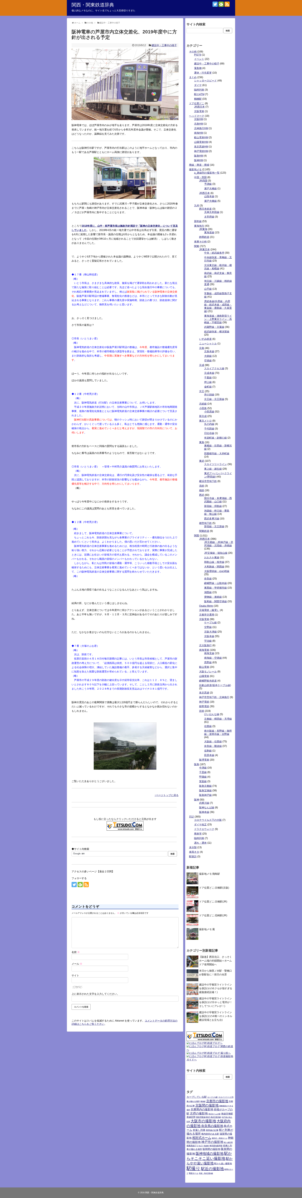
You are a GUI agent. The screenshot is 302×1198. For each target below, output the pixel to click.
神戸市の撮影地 (212, 1142)
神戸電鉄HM (201, 151)
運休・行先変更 (203, 72)
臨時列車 (199, 89)
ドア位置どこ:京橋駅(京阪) (214, 887)
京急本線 (209, 351)
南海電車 (204, 650)
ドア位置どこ (196, 103)
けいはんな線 (211, 714)
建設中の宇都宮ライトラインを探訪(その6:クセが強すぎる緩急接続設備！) (215, 988)
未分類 (193, 847)
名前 (76, 952)
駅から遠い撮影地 (223, 1163)
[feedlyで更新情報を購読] (221, 4)
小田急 (203, 408)
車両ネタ (194, 852)
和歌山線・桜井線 (214, 562)
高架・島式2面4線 (206, 1173)
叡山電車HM (201, 137)
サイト (75, 975)
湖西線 (208, 592)
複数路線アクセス (195, 1145)
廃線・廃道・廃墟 (199, 165)
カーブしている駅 (197, 1097)
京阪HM (198, 119)
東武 (201, 461)
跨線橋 (206, 1146)
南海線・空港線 (213, 658)
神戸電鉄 (204, 701)
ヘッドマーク (196, 116)
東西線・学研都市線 (215, 587)
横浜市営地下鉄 (208, 481)
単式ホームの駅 (214, 1114)
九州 (196, 205)
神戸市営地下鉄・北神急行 (214, 697)
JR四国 (203, 180)
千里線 (203, 772)
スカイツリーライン (215, 464)
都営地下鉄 (205, 523)
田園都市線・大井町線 (216, 453)
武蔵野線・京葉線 (214, 327)
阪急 (196, 764)
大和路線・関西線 (214, 566)
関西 (196, 535)
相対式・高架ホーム (219, 1138)
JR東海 (203, 229)
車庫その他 (200, 241)
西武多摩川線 (211, 518)
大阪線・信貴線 (213, 741)
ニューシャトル (208, 343)
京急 (201, 348)
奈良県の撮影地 (212, 1126)
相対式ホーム (201, 1137)
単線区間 (191, 1117)
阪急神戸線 (205, 795)
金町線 (208, 386)
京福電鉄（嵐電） (209, 610)
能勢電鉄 (204, 706)
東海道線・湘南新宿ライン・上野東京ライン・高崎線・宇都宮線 (218, 319)
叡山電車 (204, 667)
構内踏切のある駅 (210, 1134)
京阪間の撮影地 (207, 1105)
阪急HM (198, 155)
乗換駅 (203, 1101)
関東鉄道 (204, 531)
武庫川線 (204, 803)
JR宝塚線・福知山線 (215, 553)
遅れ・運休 (200, 842)
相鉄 (201, 490)
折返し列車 (199, 1130)
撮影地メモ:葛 (207, 929)
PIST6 (197, 54)
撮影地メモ (195, 169)
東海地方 (199, 226)
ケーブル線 (210, 622)
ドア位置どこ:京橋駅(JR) (213, 901)
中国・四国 (200, 177)
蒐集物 (198, 68)
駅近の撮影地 (212, 1168)
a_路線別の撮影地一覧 (207, 172)
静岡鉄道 (204, 237)
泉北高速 (204, 692)
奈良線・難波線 (213, 746)
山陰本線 (209, 196)
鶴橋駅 (198, 99)
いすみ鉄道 (205, 339)
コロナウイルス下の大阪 (208, 820)
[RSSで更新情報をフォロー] (227, 4)
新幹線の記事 (212, 1130)
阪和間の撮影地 (211, 1149)
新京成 (203, 416)
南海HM (198, 133)
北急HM (198, 123)
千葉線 (208, 377)
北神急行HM (201, 128)
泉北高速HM (201, 146)
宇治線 (208, 640)
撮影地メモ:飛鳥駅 (209, 874)
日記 (191, 816)
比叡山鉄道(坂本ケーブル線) (215, 685)
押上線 (208, 382)
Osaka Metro (206, 606)
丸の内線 (209, 424)
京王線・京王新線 (214, 399)
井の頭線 (209, 394)
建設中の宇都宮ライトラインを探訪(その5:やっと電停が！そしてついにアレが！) (215, 1002)
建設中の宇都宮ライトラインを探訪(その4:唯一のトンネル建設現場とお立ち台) (215, 1016)
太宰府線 (209, 216)
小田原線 (209, 411)
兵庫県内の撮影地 (202, 1109)
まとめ (193, 77)
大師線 (208, 356)
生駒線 (208, 750)
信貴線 (208, 726)
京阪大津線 (210, 631)
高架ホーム (193, 1173)
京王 (201, 391)
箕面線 (203, 781)
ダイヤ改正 (200, 824)
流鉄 (201, 485)
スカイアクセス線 (214, 368)
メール (77, 963)
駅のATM (199, 94)
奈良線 (208, 578)
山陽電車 (204, 676)
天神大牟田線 (211, 212)
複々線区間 (228, 1142)
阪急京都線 (205, 786)
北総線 (203, 403)
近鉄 (201, 711)
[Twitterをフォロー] (215, 4)
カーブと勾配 (212, 1097)
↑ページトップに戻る (167, 795)
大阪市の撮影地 (203, 1121)
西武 (201, 495)
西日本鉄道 (205, 208)
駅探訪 (193, 856)
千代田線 (209, 428)
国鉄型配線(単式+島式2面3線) (208, 1117)
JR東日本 (204, 249)
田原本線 (209, 755)
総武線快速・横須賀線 (216, 331)
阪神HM (198, 160)
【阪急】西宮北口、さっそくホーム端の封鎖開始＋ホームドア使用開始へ (215, 961)
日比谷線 (209, 433)
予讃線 (208, 184)
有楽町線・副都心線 (215, 437)
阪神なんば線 (206, 807)
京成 (201, 365)
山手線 (208, 289)
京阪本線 (209, 636)
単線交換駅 (227, 1113)
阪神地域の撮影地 (210, 1153)
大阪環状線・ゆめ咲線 (216, 571)
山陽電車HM (201, 142)
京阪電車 (199, 111)
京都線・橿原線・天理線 (218, 718)
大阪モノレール (208, 671)
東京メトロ (205, 420)
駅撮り (193, 1168)
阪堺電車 (204, 759)
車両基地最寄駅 (216, 1146)
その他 (193, 51)
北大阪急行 (205, 645)
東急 (201, 442)
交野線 (208, 627)
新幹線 (198, 221)
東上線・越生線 (213, 468)
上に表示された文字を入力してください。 (95, 994)
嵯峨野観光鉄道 (208, 680)
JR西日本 (199, 106)
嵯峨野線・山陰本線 (215, 583)
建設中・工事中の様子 (164, 45)
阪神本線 (204, 812)
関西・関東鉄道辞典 (93, 4)
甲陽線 (203, 776)
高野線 (208, 662)
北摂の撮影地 (199, 1113)
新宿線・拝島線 (213, 506)
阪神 (196, 799)
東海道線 (209, 232)
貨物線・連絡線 (213, 597)
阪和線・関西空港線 (215, 601)
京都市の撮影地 (217, 1101)
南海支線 (209, 653)
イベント (199, 59)
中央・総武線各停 (214, 252)
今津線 (203, 767)
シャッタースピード (205, 80)
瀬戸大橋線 (210, 188)
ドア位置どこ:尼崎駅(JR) (213, 915)
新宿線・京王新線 (214, 526)
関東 (196, 246)
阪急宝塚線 (205, 790)
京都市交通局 (206, 614)
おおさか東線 (211, 557)
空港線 (208, 360)
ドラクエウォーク (204, 829)
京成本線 (209, 373)
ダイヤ (198, 85)
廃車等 (198, 833)
